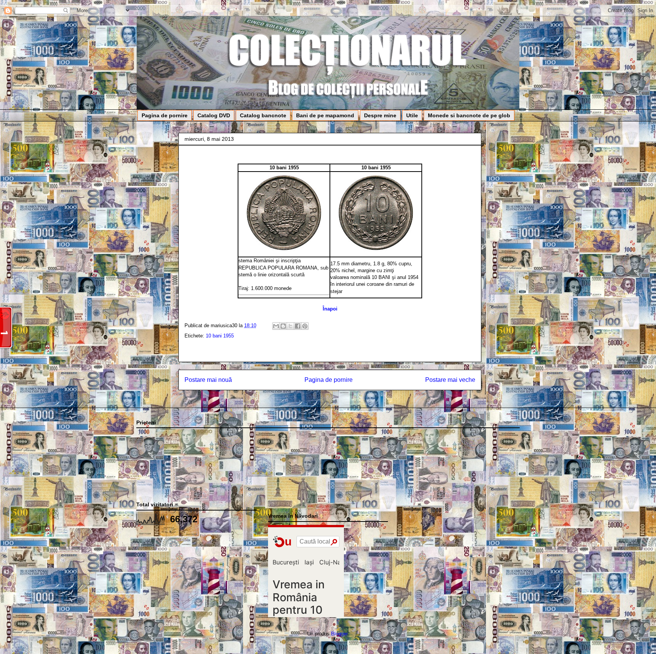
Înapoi (330, 309)
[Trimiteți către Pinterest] (305, 326)
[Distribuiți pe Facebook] (297, 326)
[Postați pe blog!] (283, 326)
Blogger (339, 634)
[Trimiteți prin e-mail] (276, 326)
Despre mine (380, 115)
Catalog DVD (213, 115)
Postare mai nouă (208, 380)
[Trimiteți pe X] (290, 326)
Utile (412, 115)
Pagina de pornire (165, 115)
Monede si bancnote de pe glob (469, 115)
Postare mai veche (450, 380)
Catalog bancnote (263, 115)
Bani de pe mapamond (325, 115)
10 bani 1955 (220, 336)
